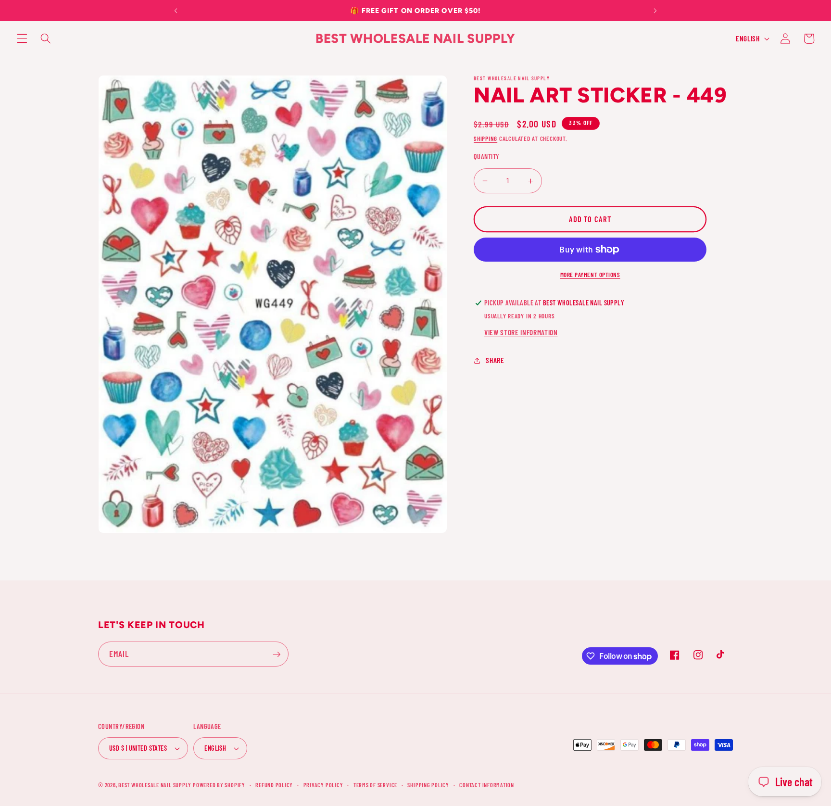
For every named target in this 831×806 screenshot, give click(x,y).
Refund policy (274, 784)
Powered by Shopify (219, 784)
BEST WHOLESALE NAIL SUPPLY (155, 784)
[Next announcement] (655, 10)
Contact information (486, 784)
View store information (521, 332)
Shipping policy (428, 784)
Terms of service (375, 784)
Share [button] (495, 360)
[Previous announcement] (175, 10)
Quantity (487, 157)
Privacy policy (323, 784)
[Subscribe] (276, 654)
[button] (22, 38)
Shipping (485, 138)
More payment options (590, 274)
